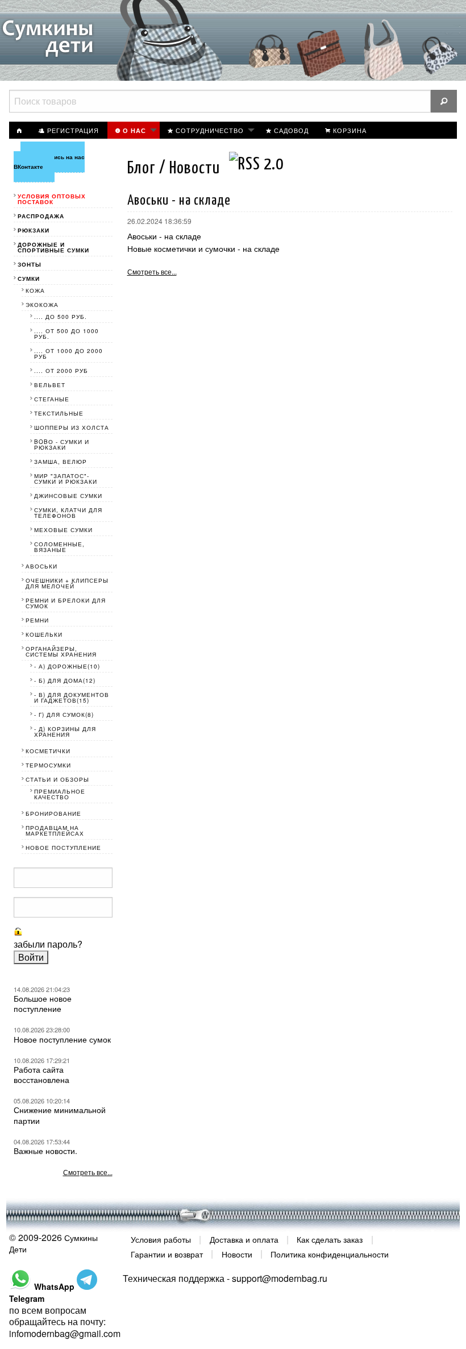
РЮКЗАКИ (33, 230)
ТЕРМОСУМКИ (48, 765)
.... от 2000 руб (61, 371)
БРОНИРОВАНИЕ (53, 813)
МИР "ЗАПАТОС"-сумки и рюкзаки (65, 478)
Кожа (35, 290)
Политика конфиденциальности (330, 1253)
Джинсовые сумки (68, 496)
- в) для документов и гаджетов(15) (71, 697)
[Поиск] (444, 101)
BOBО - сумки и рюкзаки (61, 444)
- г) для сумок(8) (64, 715)
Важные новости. (45, 1150)
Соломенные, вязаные (59, 547)
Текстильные (59, 413)
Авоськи (41, 566)
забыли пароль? (48, 943)
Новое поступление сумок (62, 1039)
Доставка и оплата (244, 1239)
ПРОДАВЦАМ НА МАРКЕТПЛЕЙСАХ (55, 830)
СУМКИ (29, 279)
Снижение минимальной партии (60, 1115)
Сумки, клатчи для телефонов (68, 513)
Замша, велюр (60, 462)
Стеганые (51, 399)
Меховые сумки (63, 530)
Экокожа (42, 305)
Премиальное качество (59, 794)
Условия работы (161, 1239)
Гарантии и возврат (167, 1253)
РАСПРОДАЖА (41, 216)
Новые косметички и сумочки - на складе (203, 248)
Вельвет (49, 385)
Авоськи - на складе (164, 236)
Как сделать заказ (330, 1239)
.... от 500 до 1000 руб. (66, 334)
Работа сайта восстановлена (41, 1074)
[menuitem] (20, 130)
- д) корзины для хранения (65, 731)
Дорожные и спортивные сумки (53, 247)
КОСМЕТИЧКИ (48, 751)
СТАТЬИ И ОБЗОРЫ (57, 779)
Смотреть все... (152, 271)
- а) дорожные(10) (67, 666)
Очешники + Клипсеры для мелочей (67, 583)
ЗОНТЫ (29, 264)
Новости (237, 1253)
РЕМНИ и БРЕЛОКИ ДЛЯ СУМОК (66, 603)
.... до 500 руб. (60, 317)
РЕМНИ (37, 620)
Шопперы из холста (71, 427)
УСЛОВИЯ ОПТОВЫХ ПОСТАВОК (52, 199)
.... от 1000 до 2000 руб (68, 353)
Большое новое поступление (43, 1003)
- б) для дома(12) (64, 680)
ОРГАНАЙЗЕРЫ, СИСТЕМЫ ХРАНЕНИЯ (61, 651)
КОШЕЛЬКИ (44, 634)
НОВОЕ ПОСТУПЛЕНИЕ (63, 848)
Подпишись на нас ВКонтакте (49, 162)
